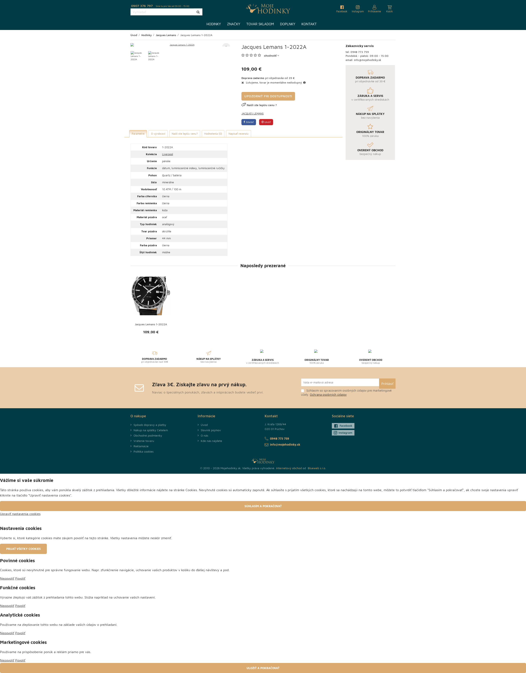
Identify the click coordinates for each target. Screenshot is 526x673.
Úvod (204, 425)
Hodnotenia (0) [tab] (213, 133)
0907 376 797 (142, 6)
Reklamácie (141, 446)
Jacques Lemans (252, 113)
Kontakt (309, 24)
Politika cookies (143, 451)
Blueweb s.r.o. (317, 468)
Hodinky (213, 24)
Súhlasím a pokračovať (263, 506)
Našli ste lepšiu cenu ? (262, 105)
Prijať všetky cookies (23, 548)
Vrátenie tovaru (144, 441)
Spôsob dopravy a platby (150, 425)
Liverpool (167, 154)
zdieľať (249, 122)
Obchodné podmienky (148, 435)
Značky (233, 24)
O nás (204, 435)
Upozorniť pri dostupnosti (268, 96)
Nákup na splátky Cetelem (151, 430)
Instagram (345, 432)
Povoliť (20, 578)
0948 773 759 (360, 52)
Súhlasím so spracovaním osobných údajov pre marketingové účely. (346, 392)
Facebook (346, 425)
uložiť (267, 122)
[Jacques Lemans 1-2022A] (180, 44)
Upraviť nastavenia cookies (20, 514)
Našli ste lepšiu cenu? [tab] (185, 133)
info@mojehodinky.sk (367, 60)
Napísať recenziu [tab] (238, 133)
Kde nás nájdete (211, 441)
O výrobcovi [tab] (158, 133)
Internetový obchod (289, 468)
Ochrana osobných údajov (328, 394)
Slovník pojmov (211, 430)
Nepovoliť (7, 578)
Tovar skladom (260, 24)
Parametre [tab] (138, 133)
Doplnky (287, 24)
